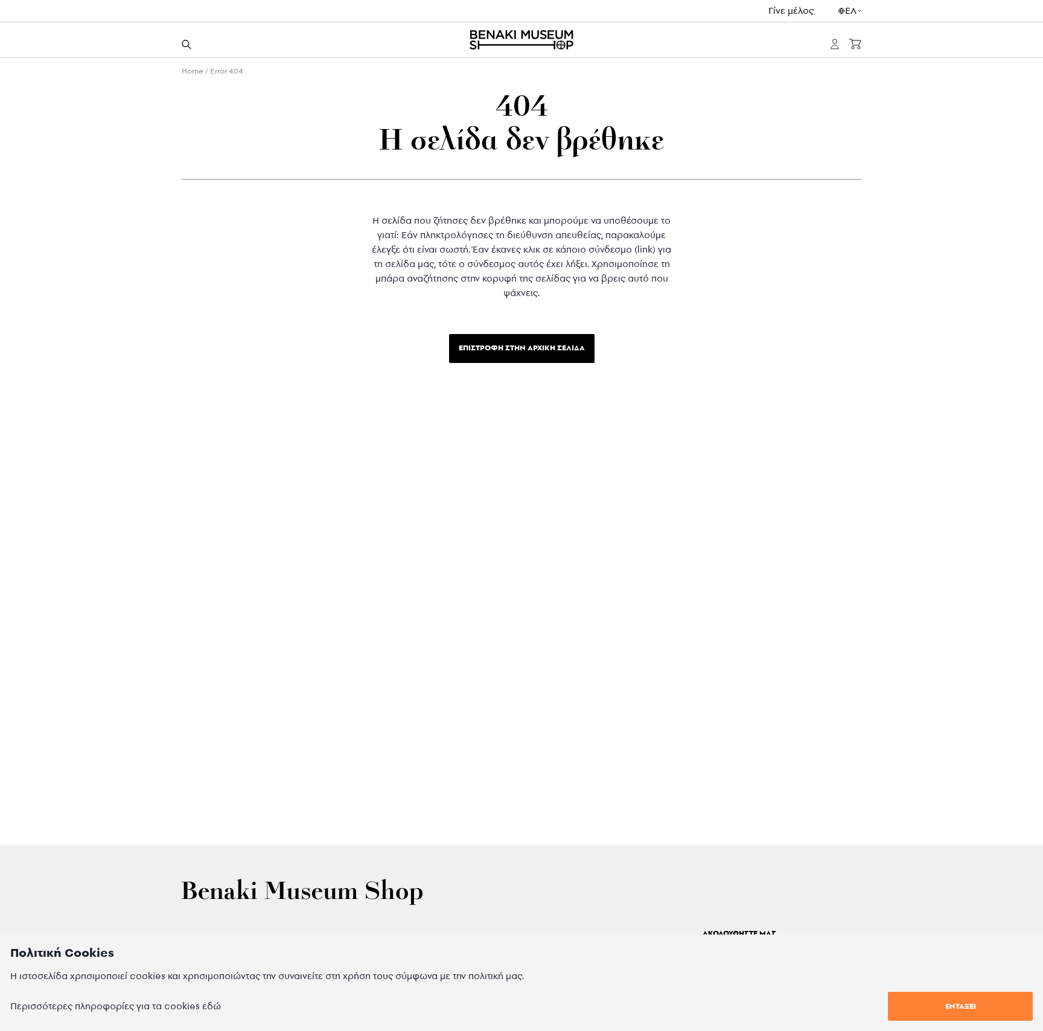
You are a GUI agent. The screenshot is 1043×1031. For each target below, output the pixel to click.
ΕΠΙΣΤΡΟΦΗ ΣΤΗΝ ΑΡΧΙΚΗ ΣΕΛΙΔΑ (522, 347)
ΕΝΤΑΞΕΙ (960, 1006)
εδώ (211, 1006)
